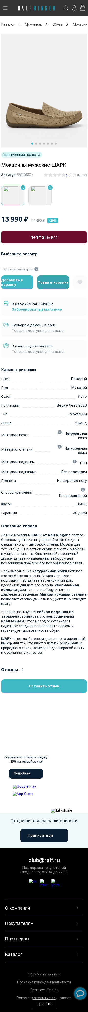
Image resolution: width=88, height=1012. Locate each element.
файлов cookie (32, 984)
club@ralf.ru (44, 860)
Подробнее (22, 773)
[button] (32, 144)
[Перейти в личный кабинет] (74, 9)
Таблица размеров (17, 269)
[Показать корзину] (83, 9)
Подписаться (40, 835)
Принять (44, 1004)
